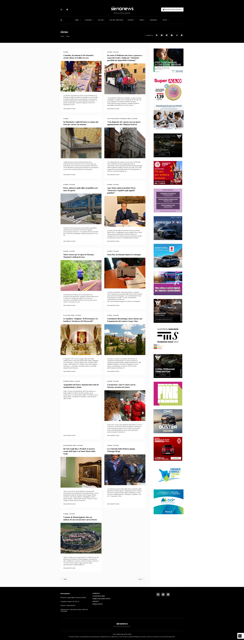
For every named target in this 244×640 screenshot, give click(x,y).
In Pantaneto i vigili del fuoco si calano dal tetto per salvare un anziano (80, 123)
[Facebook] (157, 35)
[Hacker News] (172, 35)
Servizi (67, 381)
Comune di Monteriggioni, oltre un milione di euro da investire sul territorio (80, 518)
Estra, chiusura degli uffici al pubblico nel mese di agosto (80, 189)
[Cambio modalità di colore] (67, 9)
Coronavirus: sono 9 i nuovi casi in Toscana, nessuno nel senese (121, 385)
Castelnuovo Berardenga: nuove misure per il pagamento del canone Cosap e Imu (124, 319)
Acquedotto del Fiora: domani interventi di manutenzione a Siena (81, 385)
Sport (165, 20)
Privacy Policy (97, 604)
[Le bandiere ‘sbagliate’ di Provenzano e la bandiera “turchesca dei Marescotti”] (81, 339)
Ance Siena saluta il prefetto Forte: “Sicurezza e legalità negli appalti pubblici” (121, 190)
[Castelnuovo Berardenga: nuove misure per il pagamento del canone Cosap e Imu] (124, 339)
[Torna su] (240, 636)
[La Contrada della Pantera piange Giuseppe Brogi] (124, 469)
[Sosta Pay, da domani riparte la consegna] (124, 273)
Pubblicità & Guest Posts (101, 598)
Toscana (116, 52)
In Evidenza (123, 118)
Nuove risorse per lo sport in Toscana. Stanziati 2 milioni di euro (78, 255)
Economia (88, 20)
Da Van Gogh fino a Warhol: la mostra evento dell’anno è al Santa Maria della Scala (79, 451)
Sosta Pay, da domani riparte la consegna (124, 254)
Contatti (95, 601)
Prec (65, 579)
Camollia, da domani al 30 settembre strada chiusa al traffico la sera (78, 56)
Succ (140, 579)
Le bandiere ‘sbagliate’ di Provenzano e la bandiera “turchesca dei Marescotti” (80, 319)
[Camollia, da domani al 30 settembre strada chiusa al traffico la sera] (81, 76)
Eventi (141, 20)
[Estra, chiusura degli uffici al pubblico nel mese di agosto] (81, 209)
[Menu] (61, 9)
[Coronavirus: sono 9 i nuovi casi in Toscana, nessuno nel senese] (124, 405)
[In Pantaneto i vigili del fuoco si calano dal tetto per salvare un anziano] (81, 143)
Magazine (153, 20)
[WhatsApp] (182, 35)
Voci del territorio (116, 20)
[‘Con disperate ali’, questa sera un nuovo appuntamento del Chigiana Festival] (124, 143)
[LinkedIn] (167, 35)
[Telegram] (177, 35)
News (77, 20)
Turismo (130, 20)
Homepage (96, 593)
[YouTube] (168, 594)
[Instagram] (163, 594)
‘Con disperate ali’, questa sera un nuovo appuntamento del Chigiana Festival (123, 123)
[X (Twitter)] (162, 35)
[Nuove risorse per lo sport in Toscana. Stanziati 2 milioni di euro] (81, 275)
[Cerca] (61, 20)
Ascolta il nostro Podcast (173, 9)
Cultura (101, 20)
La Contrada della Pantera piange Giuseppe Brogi (121, 450)
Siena (66, 52)
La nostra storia (98, 596)
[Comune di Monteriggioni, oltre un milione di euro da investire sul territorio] (81, 538)
